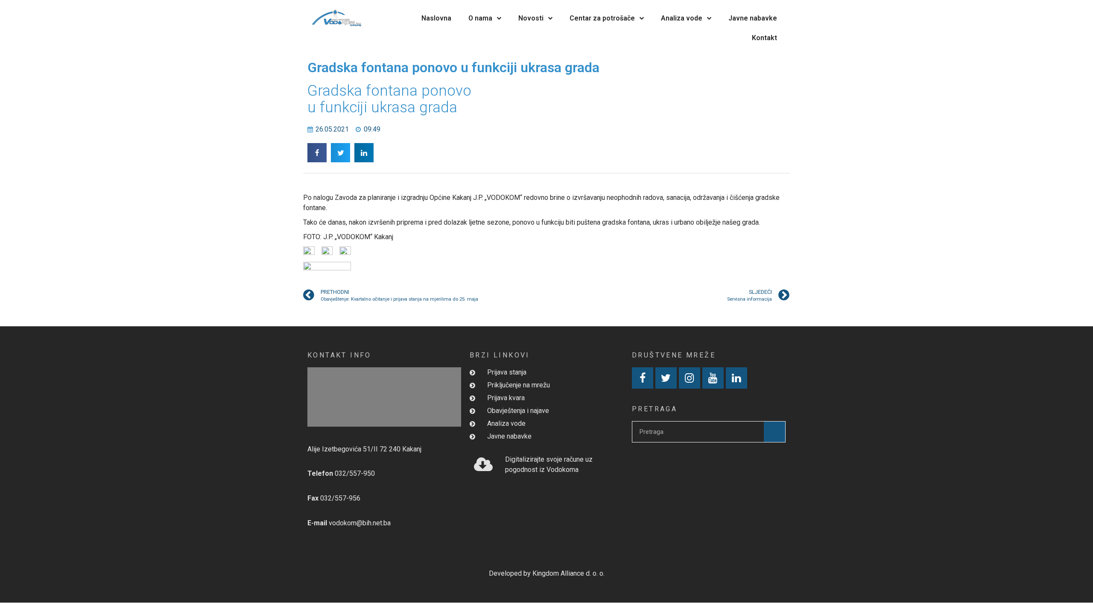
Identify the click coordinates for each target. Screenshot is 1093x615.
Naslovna (436, 18)
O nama (480, 18)
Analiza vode (681, 18)
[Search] (774, 432)
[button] (317, 152)
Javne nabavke (752, 18)
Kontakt (764, 38)
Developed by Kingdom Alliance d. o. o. (547, 573)
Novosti (531, 18)
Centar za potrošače (602, 18)
